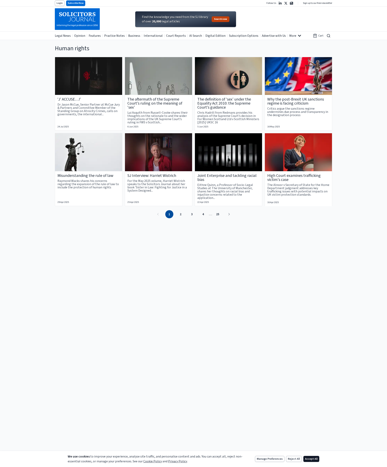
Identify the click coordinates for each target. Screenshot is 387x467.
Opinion (79, 36)
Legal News (63, 36)
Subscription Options (243, 36)
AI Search (195, 36)
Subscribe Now (76, 3)
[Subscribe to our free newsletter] (291, 3)
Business (134, 36)
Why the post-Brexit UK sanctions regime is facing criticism (295, 101)
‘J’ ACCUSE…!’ (69, 99)
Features (95, 36)
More (292, 36)
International (153, 36)
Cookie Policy (152, 461)
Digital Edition (215, 36)
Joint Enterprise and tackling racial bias (227, 178)
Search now (220, 19)
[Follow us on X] (285, 3)
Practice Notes (114, 36)
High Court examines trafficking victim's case (294, 178)
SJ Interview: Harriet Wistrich (151, 175)
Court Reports (176, 36)
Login (60, 3)
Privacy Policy (177, 461)
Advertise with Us (274, 36)
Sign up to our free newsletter (317, 3)
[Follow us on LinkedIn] (280, 3)
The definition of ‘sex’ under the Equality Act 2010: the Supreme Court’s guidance (224, 103)
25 (217, 214)
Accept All (311, 459)
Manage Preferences (270, 459)
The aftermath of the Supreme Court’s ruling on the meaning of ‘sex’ (154, 103)
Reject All (294, 459)
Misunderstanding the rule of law (85, 175)
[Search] (328, 36)
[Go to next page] (229, 214)
